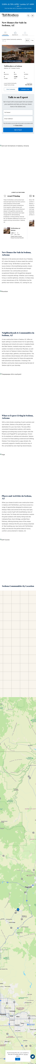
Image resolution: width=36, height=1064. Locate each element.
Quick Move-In (15, 34)
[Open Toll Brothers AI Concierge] (32, 1056)
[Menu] (32, 15)
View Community (10, 89)
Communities (5, 34)
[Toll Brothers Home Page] (10, 16)
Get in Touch (18, 130)
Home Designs (25, 34)
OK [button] (18, 1059)
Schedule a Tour (25, 89)
